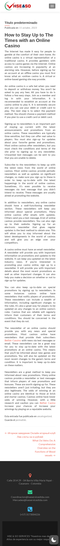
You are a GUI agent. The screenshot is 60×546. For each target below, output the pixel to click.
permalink (21, 420)
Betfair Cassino (13, 340)
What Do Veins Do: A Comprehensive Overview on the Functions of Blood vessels (43, 448)
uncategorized (44, 416)
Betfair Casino (48, 403)
